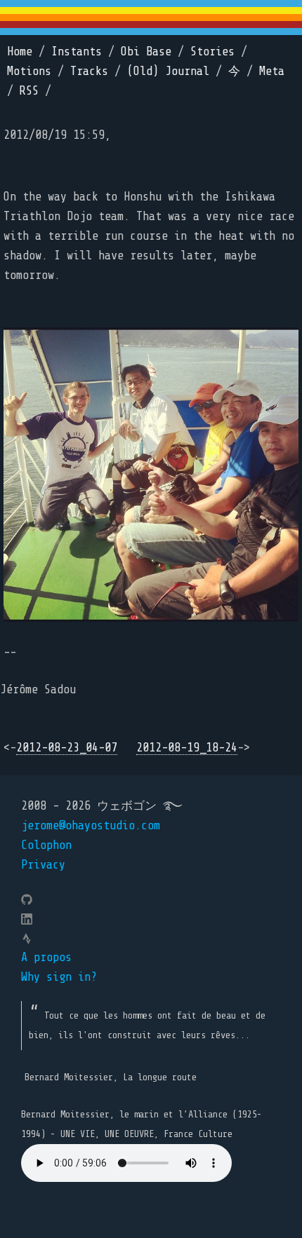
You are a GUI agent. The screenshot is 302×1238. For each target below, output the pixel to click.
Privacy (43, 864)
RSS (29, 90)
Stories (212, 51)
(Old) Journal (168, 71)
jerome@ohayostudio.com (90, 825)
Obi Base (146, 51)
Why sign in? (59, 977)
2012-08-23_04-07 (66, 747)
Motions (29, 71)
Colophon (46, 845)
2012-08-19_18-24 (186, 747)
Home (19, 51)
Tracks (89, 71)
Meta (271, 71)
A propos (46, 957)
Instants (76, 51)
